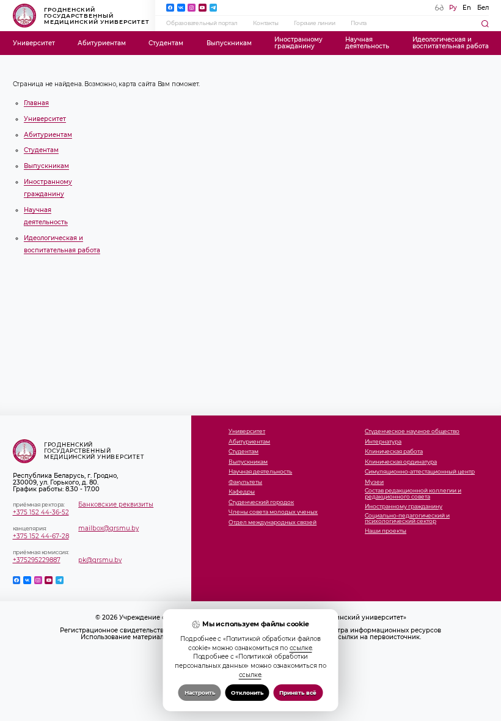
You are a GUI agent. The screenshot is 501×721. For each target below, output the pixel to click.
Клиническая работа (394, 452)
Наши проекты (385, 531)
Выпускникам (229, 43)
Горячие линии (314, 23)
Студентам (165, 43)
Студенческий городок (261, 502)
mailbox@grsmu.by (108, 528)
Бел (483, 7)
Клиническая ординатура (401, 462)
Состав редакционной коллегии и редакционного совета (413, 493)
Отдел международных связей (272, 522)
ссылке (301, 647)
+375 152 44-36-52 (41, 512)
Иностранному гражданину (403, 507)
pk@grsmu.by (100, 560)
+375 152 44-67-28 (41, 536)
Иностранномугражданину (298, 42)
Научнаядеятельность (367, 42)
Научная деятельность (260, 472)
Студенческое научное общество (412, 431)
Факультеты (245, 482)
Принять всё (297, 692)
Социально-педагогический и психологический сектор (407, 518)
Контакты (265, 23)
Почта (359, 23)
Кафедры (242, 492)
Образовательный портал (202, 23)
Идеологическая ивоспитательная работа (450, 42)
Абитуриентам (102, 43)
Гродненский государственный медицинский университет (97, 16)
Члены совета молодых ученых (273, 512)
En (467, 7)
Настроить (200, 692)
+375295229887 (36, 560)
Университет (34, 43)
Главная (36, 103)
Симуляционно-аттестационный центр (420, 472)
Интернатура (383, 442)
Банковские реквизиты (115, 504)
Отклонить (247, 692)
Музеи (374, 482)
